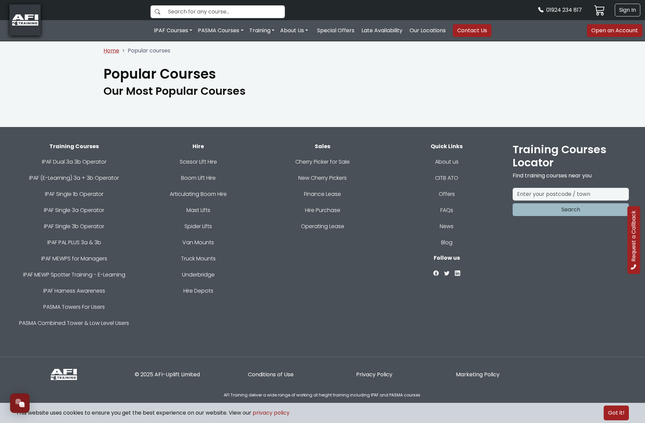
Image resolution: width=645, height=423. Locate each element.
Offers (447, 194)
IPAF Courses (171, 30)
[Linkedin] (457, 273)
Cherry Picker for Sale (322, 162)
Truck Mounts (198, 258)
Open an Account (614, 30)
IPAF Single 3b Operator (74, 226)
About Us (292, 30)
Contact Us (472, 30)
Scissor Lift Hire (198, 162)
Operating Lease (322, 226)
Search (570, 209)
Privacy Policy (374, 374)
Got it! (616, 413)
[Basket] (599, 10)
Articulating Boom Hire (198, 194)
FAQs (446, 210)
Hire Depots (198, 291)
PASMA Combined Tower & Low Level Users (74, 323)
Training (259, 30)
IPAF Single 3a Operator (74, 210)
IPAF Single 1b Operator (74, 194)
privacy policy (271, 413)
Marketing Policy (478, 374)
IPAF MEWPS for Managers (74, 258)
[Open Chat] (20, 403)
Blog (447, 242)
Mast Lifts (198, 210)
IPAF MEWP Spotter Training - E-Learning (74, 275)
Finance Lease (322, 194)
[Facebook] (436, 273)
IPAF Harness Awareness (74, 291)
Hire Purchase (322, 210)
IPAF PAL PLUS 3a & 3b (74, 242)
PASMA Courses (218, 30)
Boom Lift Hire (198, 178)
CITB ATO (446, 178)
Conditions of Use (271, 374)
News (447, 226)
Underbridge (198, 275)
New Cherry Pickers (322, 178)
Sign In (627, 10)
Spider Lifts (198, 226)
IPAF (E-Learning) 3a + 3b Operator (74, 178)
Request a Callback (634, 236)
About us (447, 162)
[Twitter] (446, 273)
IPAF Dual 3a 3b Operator (74, 162)
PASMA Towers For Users (74, 307)
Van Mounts (198, 242)
